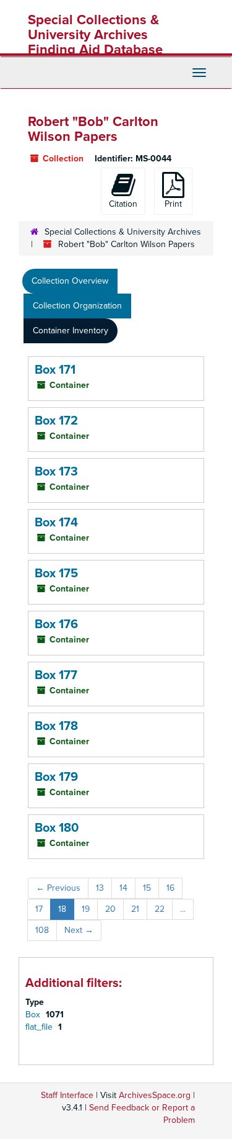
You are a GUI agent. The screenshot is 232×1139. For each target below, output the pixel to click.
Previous (58, 888)
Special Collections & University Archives (123, 232)
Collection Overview (70, 281)
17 (39, 909)
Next (78, 930)
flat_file (40, 1027)
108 (42, 930)
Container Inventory (70, 330)
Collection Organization (77, 305)
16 (170, 888)
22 (160, 909)
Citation (123, 204)
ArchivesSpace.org (155, 1095)
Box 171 (55, 369)
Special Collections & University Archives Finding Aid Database (95, 35)
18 (62, 909)
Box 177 (56, 675)
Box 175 (56, 573)
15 (147, 888)
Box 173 (56, 471)
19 (86, 909)
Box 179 (56, 777)
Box (34, 1014)
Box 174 (56, 522)
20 (110, 909)
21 (135, 909)
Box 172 (56, 420)
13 (100, 888)
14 (123, 888)
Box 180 (57, 828)
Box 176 (56, 624)
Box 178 (56, 726)
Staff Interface (67, 1095)
